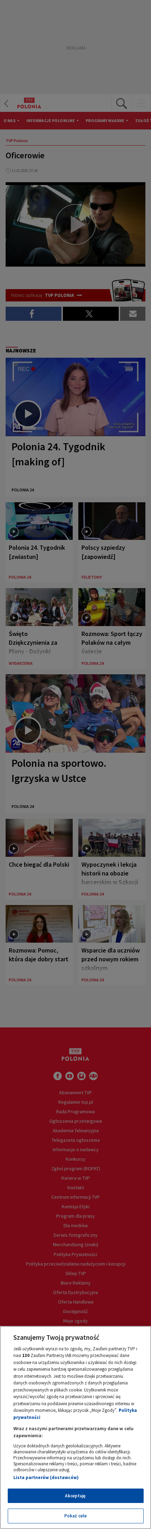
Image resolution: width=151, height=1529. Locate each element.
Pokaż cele (75, 1516)
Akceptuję (75, 1496)
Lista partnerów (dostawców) (46, 1477)
